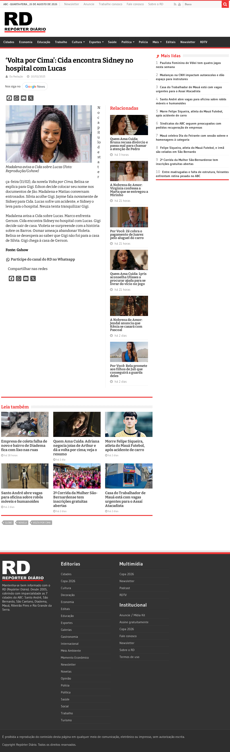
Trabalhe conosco (110, 4)
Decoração (68, 595)
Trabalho (61, 42)
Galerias (66, 630)
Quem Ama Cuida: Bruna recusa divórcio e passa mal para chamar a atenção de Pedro (129, 144)
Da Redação (16, 76)
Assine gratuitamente (133, 622)
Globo (8, 522)
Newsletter (71, 4)
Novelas (66, 671)
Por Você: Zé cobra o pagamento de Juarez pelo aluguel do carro (127, 234)
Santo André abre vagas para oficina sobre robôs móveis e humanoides (22, 497)
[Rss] (175, 4)
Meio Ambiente (71, 651)
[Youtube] (179, 4)
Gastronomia (69, 637)
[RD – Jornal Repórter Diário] (25, 21)
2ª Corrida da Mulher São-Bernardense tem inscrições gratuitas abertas (75, 499)
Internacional (70, 644)
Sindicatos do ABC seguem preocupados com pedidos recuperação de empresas (188, 125)
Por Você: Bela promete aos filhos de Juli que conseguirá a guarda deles (128, 371)
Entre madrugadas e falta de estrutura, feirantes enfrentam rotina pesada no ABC (192, 174)
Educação (43, 42)
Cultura (77, 42)
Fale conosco (135, 4)
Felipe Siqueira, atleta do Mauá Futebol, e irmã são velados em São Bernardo (190, 150)
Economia (25, 42)
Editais (170, 42)
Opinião (66, 678)
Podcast (124, 588)
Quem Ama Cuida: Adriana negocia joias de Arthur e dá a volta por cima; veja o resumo (76, 447)
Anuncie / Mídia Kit (132, 615)
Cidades (8, 42)
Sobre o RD (155, 4)
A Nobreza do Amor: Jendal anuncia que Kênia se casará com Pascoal (126, 325)
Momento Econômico (75, 658)
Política (127, 42)
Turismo (66, 720)
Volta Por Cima (42, 522)
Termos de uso (129, 657)
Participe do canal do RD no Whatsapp (43, 259)
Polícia (143, 42)
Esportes (95, 42)
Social (65, 706)
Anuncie (89, 4)
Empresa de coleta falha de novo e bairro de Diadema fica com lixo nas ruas (24, 445)
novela (22, 522)
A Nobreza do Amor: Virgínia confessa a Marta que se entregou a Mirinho (129, 190)
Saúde (112, 42)
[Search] (225, 4)
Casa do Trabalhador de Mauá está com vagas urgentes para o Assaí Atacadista (125, 499)
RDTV (203, 42)
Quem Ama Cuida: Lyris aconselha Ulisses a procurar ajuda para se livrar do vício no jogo (128, 279)
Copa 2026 (68, 581)
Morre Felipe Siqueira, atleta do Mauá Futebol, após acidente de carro (125, 445)
